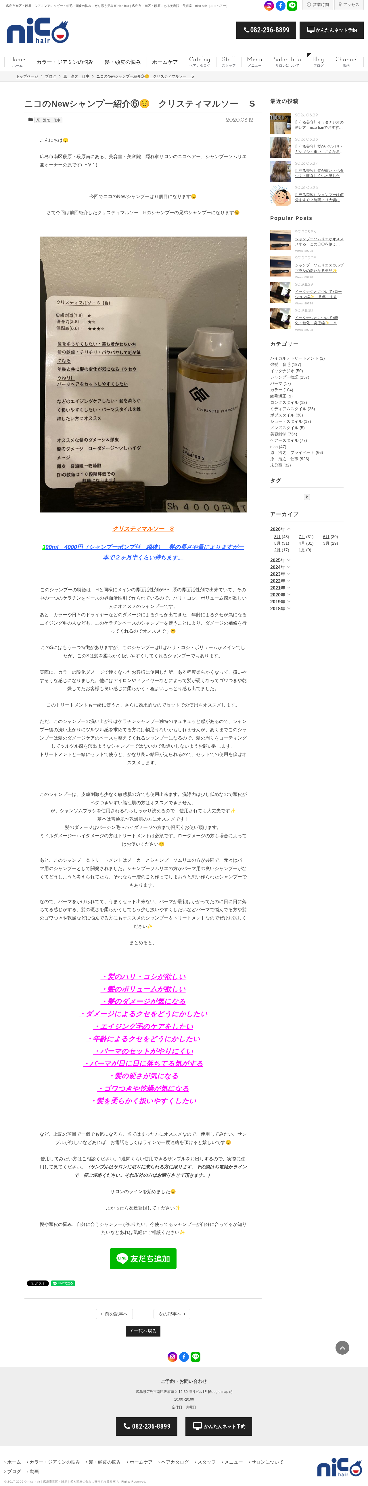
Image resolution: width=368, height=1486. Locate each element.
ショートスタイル (286, 421)
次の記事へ (169, 1314)
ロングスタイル (284, 402)
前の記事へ (116, 1314)
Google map (218, 1392)
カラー (276, 389)
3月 (326, 543)
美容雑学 (278, 434)
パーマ (276, 383)
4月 (302, 543)
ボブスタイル (282, 415)
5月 (277, 543)
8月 (277, 536)
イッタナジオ (282, 370)
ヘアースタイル (284, 440)
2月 (277, 550)
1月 (302, 550)
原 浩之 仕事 (48, 120)
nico (274, 446)
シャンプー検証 (284, 377)
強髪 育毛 (280, 364)
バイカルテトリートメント (294, 358)
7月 (302, 536)
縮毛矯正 (278, 396)
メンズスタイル (284, 427)
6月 (326, 536)
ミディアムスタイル (288, 408)
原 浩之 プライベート (292, 452)
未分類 (276, 465)
